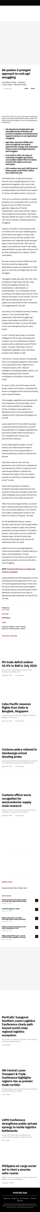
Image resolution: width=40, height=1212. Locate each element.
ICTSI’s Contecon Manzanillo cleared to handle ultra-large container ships (14, 900)
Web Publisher (6, 618)
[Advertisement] (20, 43)
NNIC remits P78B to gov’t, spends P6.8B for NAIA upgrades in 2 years (14, 936)
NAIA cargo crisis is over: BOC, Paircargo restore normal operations (14, 918)
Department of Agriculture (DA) (10, 628)
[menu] (2, 2)
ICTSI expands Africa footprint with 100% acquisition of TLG (14, 927)
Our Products (24, 1198)
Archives (33, 1198)
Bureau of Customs (20, 626)
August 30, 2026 (7, 921)
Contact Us (15, 1198)
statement (31, 193)
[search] (36, 3)
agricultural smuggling (8, 626)
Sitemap (20, 1201)
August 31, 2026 (7, 903)
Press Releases (20, 85)
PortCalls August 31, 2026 (11, 909)
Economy (21, 82)
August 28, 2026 (7, 930)
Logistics (22, 628)
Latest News (7, 85)
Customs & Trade (9, 82)
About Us (7, 1198)
